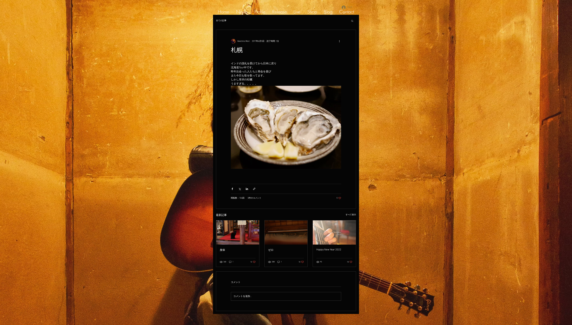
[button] (352, 21)
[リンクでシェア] (254, 188)
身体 (222, 250)
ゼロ (270, 250)
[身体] (237, 232)
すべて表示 (351, 215)
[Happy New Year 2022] (334, 232)
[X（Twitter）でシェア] (239, 188)
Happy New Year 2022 (328, 249)
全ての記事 (221, 20)
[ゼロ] (286, 232)
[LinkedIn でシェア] (246, 188)
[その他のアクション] (339, 41)
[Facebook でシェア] (232, 188)
